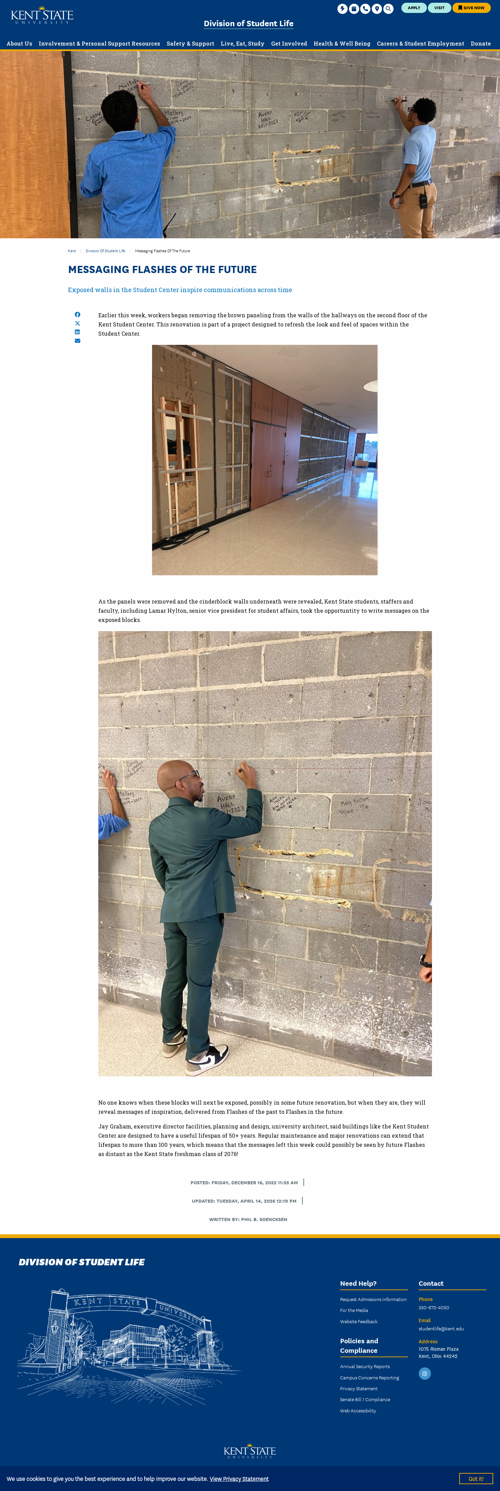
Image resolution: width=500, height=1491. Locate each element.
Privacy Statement (359, 1388)
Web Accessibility (358, 1410)
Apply (414, 7)
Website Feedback (359, 1321)
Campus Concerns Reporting (369, 1377)
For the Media (354, 1310)
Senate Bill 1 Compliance (365, 1399)
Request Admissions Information (373, 1299)
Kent (72, 250)
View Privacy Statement (239, 1478)
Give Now (473, 7)
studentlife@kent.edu (441, 1328)
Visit (439, 7)
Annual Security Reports (365, 1366)
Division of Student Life (249, 23)
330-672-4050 (434, 1307)
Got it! (476, 1478)
